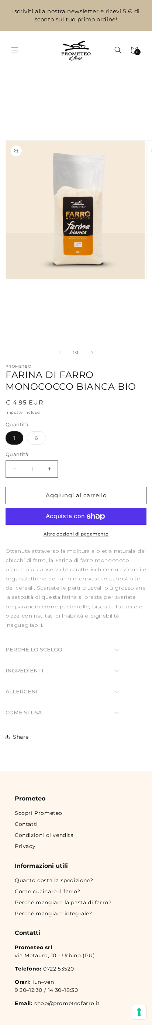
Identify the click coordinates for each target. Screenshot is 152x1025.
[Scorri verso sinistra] (60, 352)
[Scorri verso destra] (92, 352)
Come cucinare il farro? (47, 891)
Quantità (17, 454)
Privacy (25, 846)
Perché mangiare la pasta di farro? (63, 902)
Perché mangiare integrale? (53, 913)
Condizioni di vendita (44, 835)
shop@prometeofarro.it (67, 1003)
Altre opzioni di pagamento (76, 534)
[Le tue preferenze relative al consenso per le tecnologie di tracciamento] (139, 1012)
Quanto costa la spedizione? (54, 880)
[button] (15, 50)
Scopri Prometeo (38, 813)
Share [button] (21, 737)
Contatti (26, 824)
